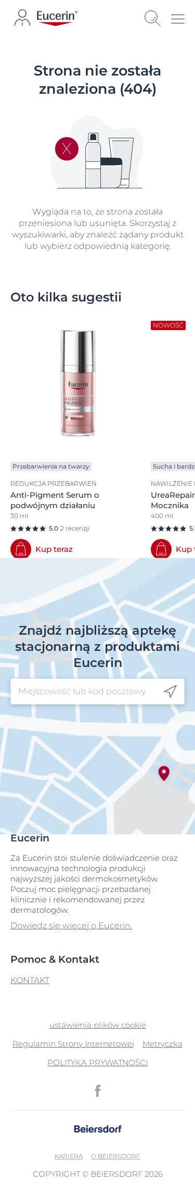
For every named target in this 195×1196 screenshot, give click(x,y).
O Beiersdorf (115, 1156)
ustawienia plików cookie (97, 1025)
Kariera (69, 1156)
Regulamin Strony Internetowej (73, 1044)
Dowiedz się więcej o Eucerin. (71, 925)
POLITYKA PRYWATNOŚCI (97, 1062)
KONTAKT (29, 980)
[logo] (57, 18)
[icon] (170, 691)
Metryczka (162, 1044)
